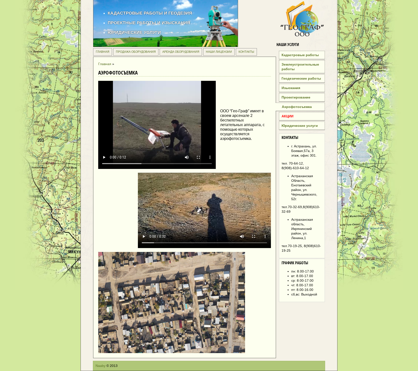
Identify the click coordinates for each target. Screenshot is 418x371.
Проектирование (296, 97)
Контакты (246, 51)
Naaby (100, 366)
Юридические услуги (300, 126)
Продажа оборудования (136, 51)
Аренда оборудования (180, 51)
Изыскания (291, 88)
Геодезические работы (301, 78)
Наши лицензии (219, 51)
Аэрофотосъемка (297, 107)
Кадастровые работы (300, 55)
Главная (102, 51)
